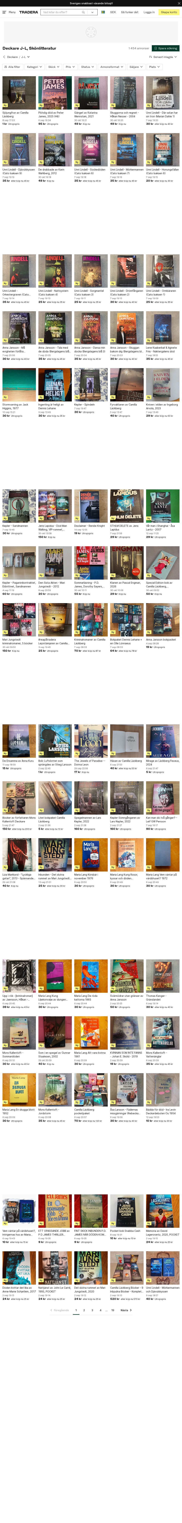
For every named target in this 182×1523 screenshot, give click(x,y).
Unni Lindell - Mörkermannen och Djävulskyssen (163, 1289)
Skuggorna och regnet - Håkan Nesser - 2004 (124, 114)
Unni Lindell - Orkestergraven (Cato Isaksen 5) (15, 292)
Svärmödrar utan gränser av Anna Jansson (126, 997)
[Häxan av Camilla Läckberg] (127, 741)
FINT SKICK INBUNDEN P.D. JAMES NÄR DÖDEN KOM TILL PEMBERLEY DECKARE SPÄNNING (90, 1232)
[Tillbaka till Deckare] (4, 57)
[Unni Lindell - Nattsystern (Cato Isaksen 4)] (55, 271)
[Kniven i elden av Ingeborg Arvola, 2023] (163, 384)
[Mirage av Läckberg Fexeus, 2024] (163, 741)
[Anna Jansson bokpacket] (163, 619)
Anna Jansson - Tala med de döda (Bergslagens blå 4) (53, 349)
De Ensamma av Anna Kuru (18, 760)
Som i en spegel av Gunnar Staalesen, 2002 (54, 1054)
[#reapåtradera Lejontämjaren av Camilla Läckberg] (55, 619)
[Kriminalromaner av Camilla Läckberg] (91, 619)
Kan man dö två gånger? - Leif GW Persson (161, 819)
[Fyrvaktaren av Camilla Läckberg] (127, 384)
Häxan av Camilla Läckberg (126, 760)
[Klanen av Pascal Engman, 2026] (127, 563)
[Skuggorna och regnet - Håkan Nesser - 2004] (127, 93)
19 (112, 1310)
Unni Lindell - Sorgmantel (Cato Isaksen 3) (89, 292)
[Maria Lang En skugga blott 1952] (19, 1089)
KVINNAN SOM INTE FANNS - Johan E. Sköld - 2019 (126, 1054)
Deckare (12, 56)
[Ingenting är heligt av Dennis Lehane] (55, 384)
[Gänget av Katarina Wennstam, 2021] (91, 93)
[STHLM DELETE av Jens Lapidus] (127, 506)
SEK (113, 12)
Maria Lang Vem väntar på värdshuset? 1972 (161, 876)
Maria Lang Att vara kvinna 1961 (90, 1054)
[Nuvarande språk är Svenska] (103, 12)
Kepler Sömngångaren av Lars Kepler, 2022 (125, 819)
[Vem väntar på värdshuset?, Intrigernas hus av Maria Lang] (19, 1211)
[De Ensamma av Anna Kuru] (19, 741)
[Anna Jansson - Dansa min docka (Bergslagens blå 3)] (91, 328)
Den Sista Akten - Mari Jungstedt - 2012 (51, 584)
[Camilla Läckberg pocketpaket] (91, 1089)
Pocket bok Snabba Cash (125, 1230)
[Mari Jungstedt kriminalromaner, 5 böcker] (19, 619)
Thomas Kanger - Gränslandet (156, 997)
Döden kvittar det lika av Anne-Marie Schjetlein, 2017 (19, 1289)
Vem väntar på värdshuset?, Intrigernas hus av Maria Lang (19, 1232)
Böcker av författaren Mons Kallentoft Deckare (19, 819)
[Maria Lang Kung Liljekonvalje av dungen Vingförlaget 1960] (55, 976)
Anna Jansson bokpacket (161, 639)
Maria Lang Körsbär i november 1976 (86, 876)
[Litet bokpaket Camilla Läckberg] (55, 798)
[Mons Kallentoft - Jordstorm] (55, 1089)
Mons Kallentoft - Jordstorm (48, 1111)
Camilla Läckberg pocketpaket (84, 1111)
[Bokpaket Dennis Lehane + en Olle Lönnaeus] (127, 619)
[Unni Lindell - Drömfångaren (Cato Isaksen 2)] (127, 271)
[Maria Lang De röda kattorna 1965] (91, 976)
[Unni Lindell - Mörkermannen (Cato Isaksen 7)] (127, 149)
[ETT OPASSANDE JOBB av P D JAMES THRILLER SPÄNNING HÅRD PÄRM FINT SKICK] (55, 1211)
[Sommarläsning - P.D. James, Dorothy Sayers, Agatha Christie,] (91, 563)
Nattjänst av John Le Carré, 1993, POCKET (54, 1289)
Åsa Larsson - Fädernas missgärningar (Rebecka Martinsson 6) (124, 1111)
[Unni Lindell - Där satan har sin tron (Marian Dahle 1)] (163, 93)
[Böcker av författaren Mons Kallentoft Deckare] (19, 798)
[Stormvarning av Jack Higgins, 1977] (19, 384)
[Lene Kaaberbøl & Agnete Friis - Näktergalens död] (163, 328)
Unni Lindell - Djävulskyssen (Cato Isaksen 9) (18, 171)
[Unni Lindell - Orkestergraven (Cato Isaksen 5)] (19, 271)
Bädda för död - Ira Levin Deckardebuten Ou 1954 (161, 1111)
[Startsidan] (28, 12)
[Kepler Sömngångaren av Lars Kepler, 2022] (127, 798)
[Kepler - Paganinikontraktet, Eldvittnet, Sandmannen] (19, 563)
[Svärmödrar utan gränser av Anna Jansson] (127, 976)
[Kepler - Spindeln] (91, 384)
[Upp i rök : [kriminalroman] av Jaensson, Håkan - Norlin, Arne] (19, 976)
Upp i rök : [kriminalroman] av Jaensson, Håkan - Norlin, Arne (17, 997)
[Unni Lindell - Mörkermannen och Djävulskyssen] (163, 1268)
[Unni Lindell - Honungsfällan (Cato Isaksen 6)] (163, 149)
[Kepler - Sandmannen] (19, 506)
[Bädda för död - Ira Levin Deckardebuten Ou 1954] (163, 1089)
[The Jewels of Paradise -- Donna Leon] (91, 741)
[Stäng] (179, 3)
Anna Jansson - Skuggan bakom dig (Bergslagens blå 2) (126, 349)
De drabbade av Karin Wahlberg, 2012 (51, 171)
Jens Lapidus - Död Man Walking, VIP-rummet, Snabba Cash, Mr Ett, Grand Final (54, 527)
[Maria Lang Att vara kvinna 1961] (91, 1033)
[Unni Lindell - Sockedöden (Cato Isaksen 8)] (91, 149)
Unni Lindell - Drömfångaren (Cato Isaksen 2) (126, 292)
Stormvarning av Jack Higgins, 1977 (15, 406)
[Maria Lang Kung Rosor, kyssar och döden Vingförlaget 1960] (127, 854)
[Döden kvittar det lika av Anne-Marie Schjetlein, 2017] (19, 1268)
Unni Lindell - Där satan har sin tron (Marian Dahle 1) (162, 114)
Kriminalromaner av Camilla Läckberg (89, 641)
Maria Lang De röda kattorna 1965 (85, 997)
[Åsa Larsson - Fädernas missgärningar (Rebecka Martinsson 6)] (127, 1089)
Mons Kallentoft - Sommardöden (12, 1054)
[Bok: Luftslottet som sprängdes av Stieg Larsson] (55, 741)
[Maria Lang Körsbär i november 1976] (91, 854)
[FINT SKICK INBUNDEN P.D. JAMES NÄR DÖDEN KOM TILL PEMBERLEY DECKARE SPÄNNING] (91, 1211)
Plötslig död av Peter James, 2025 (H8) (51, 114)
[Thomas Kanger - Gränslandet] (163, 976)
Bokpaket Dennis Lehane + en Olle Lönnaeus (126, 641)
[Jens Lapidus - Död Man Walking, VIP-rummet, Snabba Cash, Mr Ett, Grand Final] (55, 506)
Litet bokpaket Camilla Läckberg (51, 819)
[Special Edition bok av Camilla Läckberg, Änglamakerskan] (163, 563)
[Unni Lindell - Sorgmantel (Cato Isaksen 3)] (91, 271)
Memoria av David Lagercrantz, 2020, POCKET (163, 1232)
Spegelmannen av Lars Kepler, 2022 (87, 819)
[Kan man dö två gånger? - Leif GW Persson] (163, 798)
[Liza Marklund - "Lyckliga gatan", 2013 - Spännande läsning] (19, 854)
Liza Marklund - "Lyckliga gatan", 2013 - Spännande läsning (17, 876)
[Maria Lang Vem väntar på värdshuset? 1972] (163, 854)
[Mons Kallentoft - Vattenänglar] (163, 1033)
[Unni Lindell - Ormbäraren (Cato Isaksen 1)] (163, 271)
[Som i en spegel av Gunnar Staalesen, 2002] (55, 1033)
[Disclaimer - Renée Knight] (91, 506)
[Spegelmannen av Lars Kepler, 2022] (91, 798)
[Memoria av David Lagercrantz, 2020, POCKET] (163, 1211)
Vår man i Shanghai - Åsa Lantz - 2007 (160, 527)
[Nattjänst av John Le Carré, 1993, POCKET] (55, 1268)
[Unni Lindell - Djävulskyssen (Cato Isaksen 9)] (19, 149)
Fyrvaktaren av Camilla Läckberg (123, 406)
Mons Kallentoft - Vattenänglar (156, 1054)
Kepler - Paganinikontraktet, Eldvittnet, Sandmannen (19, 584)
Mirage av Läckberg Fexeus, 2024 (163, 762)
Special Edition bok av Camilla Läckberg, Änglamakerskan (159, 584)
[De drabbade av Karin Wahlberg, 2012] (55, 149)
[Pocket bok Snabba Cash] (127, 1211)
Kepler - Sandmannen (15, 525)
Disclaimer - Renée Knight (89, 525)
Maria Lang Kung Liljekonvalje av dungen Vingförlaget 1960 (52, 997)
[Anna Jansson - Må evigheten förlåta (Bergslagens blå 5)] (19, 328)
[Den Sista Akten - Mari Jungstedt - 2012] (55, 563)
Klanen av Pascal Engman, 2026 (125, 584)
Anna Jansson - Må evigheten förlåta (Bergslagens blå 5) (14, 349)
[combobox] (64, 12)
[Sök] (83, 12)
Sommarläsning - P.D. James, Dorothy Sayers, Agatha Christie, (88, 584)
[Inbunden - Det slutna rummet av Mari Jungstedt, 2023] (55, 854)
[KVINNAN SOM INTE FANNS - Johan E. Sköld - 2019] (127, 1033)
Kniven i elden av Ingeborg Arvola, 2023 (162, 406)
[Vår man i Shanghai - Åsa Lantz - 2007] (163, 506)
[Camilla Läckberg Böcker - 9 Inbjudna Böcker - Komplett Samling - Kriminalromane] (127, 1268)
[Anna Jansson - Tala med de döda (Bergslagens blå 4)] (55, 328)
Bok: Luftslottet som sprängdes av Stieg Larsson (54, 762)
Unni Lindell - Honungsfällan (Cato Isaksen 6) (162, 171)
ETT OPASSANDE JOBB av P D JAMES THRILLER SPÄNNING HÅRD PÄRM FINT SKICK (54, 1232)
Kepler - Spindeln (84, 404)
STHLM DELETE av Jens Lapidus (124, 527)
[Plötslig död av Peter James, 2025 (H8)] (55, 93)
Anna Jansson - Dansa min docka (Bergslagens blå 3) (89, 349)
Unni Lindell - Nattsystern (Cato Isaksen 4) (53, 292)
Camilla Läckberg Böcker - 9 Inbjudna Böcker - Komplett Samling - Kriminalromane (126, 1289)
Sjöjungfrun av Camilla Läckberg (15, 114)
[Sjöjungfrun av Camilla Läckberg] (19, 93)
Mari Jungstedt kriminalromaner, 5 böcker (17, 641)
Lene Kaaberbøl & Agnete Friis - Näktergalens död (161, 349)
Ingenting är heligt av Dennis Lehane (51, 406)
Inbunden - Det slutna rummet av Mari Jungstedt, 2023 (54, 876)
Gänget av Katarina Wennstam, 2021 (85, 114)
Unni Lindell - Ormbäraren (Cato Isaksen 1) (161, 292)
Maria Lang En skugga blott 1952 (18, 1111)
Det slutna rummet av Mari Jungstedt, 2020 (89, 1289)
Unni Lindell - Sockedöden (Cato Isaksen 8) (89, 171)
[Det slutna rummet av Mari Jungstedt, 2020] (91, 1268)
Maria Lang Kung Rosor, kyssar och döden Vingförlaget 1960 (124, 876)
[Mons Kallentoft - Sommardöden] (19, 1033)
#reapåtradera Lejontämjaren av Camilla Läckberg (53, 641)
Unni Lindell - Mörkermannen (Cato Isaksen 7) (127, 171)
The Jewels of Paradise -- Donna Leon (89, 762)
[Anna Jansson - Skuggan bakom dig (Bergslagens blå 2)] (127, 328)
